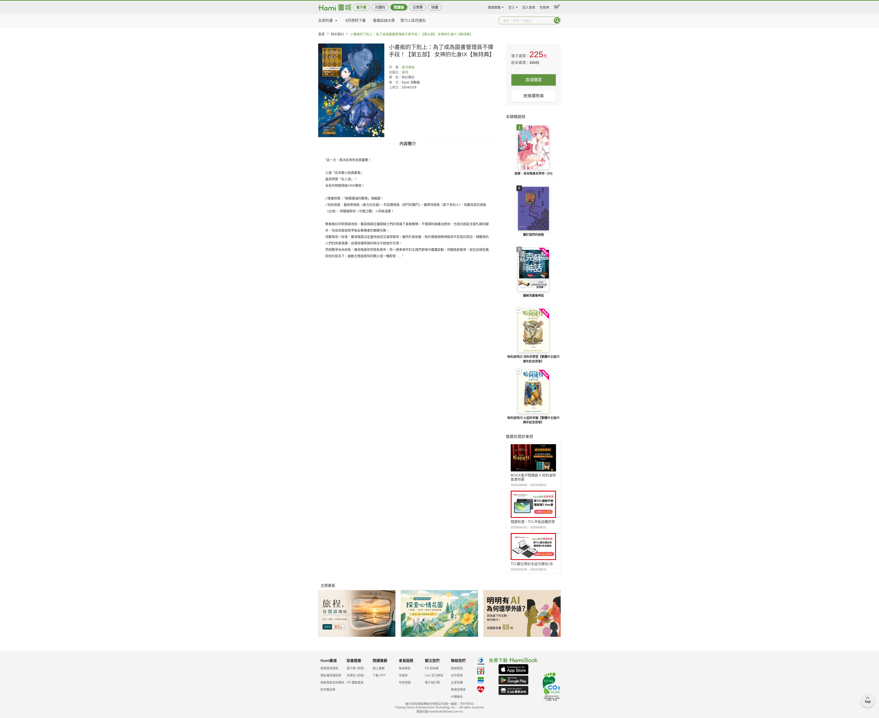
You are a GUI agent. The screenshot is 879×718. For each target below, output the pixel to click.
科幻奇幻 (337, 34)
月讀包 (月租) (355, 675)
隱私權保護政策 (330, 675)
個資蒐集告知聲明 (332, 682)
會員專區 (405, 668)
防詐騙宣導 (327, 689)
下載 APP (379, 675)
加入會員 (528, 6)
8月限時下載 (355, 20)
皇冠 (405, 72)
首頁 (321, 34)
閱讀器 (399, 7)
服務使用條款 (329, 668)
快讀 (434, 7)
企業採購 (457, 682)
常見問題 (405, 682)
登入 (511, 6)
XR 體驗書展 (355, 682)
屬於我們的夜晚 (533, 234)
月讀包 (380, 7)
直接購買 (533, 80)
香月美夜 (408, 67)
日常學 (417, 7)
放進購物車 (533, 96)
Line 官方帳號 (434, 675)
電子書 (361, 7)
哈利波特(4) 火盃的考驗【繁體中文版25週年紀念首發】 (533, 420)
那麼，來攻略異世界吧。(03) (533, 173)
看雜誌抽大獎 (384, 20)
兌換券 (544, 6)
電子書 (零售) (355, 668)
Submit (557, 20)
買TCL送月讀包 (413, 20)
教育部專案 (458, 689)
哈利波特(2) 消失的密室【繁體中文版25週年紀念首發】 (533, 359)
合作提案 (457, 675)
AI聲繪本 (457, 696)
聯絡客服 (457, 668)
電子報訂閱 (432, 682)
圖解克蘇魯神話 (533, 295)
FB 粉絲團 (432, 668)
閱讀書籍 (494, 6)
